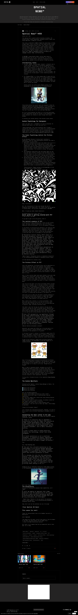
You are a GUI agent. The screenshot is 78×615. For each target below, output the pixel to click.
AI (40, 531)
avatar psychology (50, 534)
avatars (35, 534)
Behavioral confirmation (43, 538)
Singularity (25, 534)
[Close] (76, 613)
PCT (48, 533)
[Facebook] (63, 609)
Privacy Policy (36, 613)
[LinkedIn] (70, 609)
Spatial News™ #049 (23, 564)
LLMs (42, 540)
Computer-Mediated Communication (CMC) (30, 538)
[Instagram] (68, 609)
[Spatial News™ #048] (39, 559)
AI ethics (44, 531)
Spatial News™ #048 (38, 564)
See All (58, 553)
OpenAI (34, 533)
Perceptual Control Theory (42, 533)
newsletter (37, 531)
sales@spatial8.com (13, 610)
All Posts (20, 24)
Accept (74, 613)
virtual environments (27, 533)
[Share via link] (29, 545)
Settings (70, 613)
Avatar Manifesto (26, 536)
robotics (30, 534)
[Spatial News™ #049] (24, 559)
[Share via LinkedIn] (27, 545)
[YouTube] (67, 609)
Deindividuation (36, 540)
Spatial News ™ (27, 24)
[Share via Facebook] (22, 545)
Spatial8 (31, 531)
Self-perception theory (27, 540)
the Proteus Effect (41, 534)
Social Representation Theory (36, 536)
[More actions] (55, 31)
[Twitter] (65, 609)
